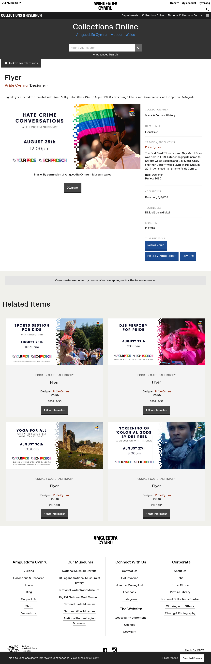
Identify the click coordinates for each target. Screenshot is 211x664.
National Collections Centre (185, 15)
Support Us (28, 599)
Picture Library (180, 592)
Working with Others (180, 606)
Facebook (129, 592)
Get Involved (129, 578)
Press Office (180, 585)
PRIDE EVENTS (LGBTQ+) (161, 256)
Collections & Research (21, 15)
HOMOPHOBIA (155, 245)
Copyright (129, 631)
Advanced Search (106, 54)
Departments (129, 15)
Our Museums (10, 2)
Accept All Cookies (192, 658)
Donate (174, 2)
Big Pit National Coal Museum (79, 597)
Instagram (130, 599)
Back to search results (22, 63)
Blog (29, 592)
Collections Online (153, 15)
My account (188, 2)
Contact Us (129, 571)
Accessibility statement (130, 617)
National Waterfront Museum (79, 590)
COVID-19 (188, 256)
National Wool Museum (79, 611)
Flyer (54, 382)
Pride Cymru (16, 85)
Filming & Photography (180, 613)
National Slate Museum (79, 604)
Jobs (180, 578)
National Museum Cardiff (79, 571)
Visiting (29, 571)
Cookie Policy (90, 657)
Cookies (129, 624)
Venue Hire (28, 613)
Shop (28, 606)
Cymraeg (204, 2)
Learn (29, 585)
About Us (180, 571)
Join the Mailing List (129, 585)
